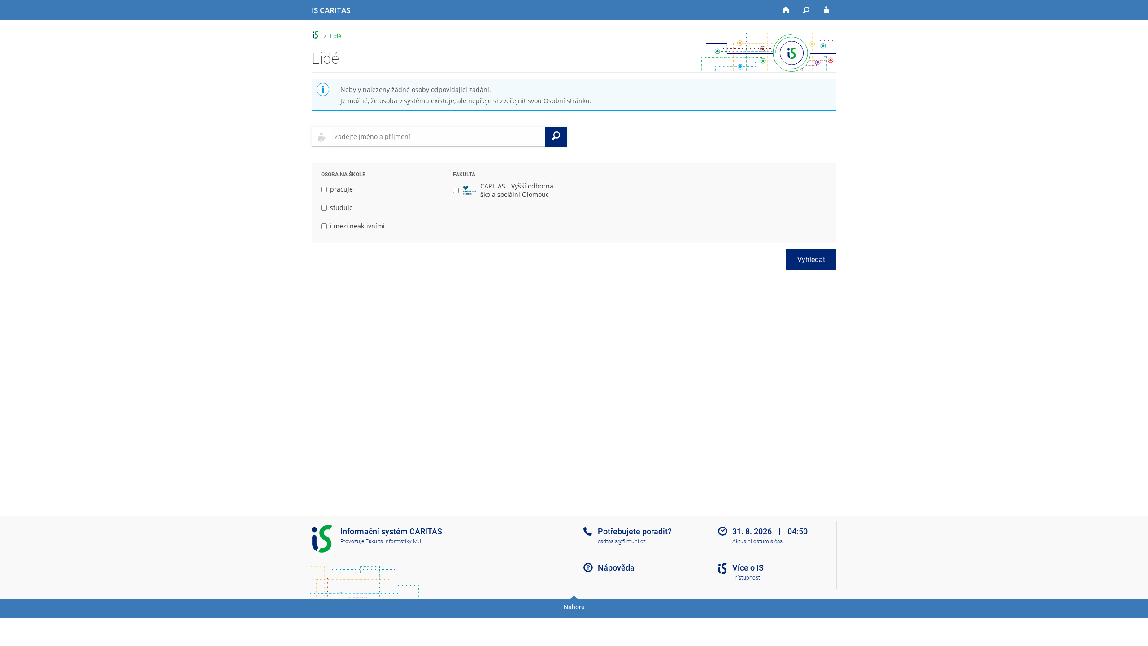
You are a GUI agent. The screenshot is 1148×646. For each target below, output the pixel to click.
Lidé (335, 36)
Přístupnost (746, 578)
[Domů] (786, 10)
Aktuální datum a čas (757, 541)
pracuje (341, 189)
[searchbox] (438, 136)
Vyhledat (811, 259)
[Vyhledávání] (806, 10)
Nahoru (574, 607)
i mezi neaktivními (357, 226)
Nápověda (616, 567)
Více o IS (748, 567)
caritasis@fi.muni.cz (622, 541)
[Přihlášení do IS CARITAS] (826, 10)
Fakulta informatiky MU (393, 541)
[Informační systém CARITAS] (315, 35)
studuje (341, 207)
